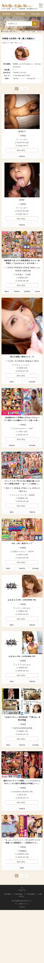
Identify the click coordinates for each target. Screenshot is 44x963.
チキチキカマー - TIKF (23, 428)
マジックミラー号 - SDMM (23, 495)
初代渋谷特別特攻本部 (23, 728)
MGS (7, 291)
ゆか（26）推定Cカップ (22, 543)
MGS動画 (6, 14)
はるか (22, 200)
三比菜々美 (12, 361)
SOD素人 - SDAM (23, 274)
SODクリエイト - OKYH (23, 551)
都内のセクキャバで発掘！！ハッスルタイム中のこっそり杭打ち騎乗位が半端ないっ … (22, 782)
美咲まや (36, 488)
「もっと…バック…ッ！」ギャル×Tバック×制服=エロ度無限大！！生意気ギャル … (22, 841)
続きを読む (21, 150)
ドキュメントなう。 (23, 365)
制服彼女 (23, 851)
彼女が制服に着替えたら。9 (22, 356)
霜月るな (23, 491)
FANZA (22, 156)
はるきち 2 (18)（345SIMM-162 (22, 600)
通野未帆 (27, 271)
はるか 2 (22, 131)
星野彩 (19, 271)
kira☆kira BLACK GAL (23, 792)
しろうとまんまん (23, 608)
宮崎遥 (23, 136)
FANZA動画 (20, 14)
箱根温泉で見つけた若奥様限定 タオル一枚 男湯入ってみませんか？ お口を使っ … (22, 261)
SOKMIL (27, 291)
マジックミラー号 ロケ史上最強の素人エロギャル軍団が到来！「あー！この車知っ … (22, 482)
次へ (26, 89)
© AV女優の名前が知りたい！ (22, 901)
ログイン (26, 904)
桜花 (37, 361)
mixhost (22, 907)
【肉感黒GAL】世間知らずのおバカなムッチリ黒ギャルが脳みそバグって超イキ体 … (22, 418)
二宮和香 (9, 267)
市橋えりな (26, 488)
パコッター (23, 139)
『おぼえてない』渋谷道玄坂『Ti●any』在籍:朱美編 (22, 718)
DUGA (37, 291)
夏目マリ (9, 488)
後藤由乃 (29, 361)
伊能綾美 (18, 267)
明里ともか (35, 267)
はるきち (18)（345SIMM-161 (22, 656)
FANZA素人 (35, 14)
